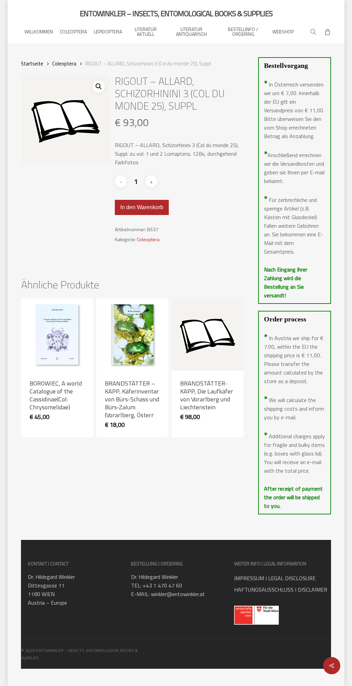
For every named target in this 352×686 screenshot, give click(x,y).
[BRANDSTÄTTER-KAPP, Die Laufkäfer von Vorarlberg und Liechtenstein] (208, 334)
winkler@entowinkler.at (178, 594)
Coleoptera (64, 64)
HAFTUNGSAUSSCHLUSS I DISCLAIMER (280, 589)
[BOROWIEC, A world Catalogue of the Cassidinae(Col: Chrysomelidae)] (57, 334)
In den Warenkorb (141, 207)
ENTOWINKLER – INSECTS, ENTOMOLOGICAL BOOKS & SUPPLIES (176, 13)
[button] (98, 86)
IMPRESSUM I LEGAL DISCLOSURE (275, 578)
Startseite (32, 64)
